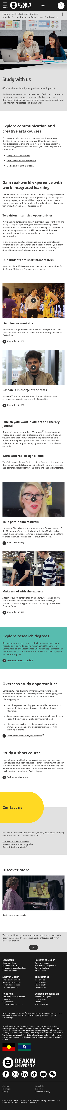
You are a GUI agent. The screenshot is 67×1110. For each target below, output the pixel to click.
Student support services (12, 1004)
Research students (9, 970)
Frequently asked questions (13, 996)
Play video (12, 341)
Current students (9, 963)
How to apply (40, 985)
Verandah (37, 432)
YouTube (43, 1074)
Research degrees (42, 963)
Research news (41, 970)
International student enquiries (17, 844)
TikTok (34, 1074)
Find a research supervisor (45, 965)
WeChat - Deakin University (52, 1074)
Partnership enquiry (43, 996)
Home (5, 14)
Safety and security (42, 1091)
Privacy (5, 1091)
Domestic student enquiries (15, 841)
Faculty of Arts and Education (24, 14)
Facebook (5, 1074)
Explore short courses (17, 777)
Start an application (10, 987)
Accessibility (39, 1086)
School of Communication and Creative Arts (22, 17)
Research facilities (42, 968)
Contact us (6, 999)
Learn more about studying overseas (24, 735)
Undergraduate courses (11, 982)
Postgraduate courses (11, 985)
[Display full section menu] (62, 14)
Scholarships (40, 980)
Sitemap (5, 1086)
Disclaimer (39, 1089)
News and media (41, 1004)
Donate (38, 1002)
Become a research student (20, 660)
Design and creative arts (18, 155)
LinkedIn (24, 1074)
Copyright (6, 1089)
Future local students (10, 965)
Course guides (40, 982)
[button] (33, 300)
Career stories (40, 987)
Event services (40, 999)
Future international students (14, 968)
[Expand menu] (5, 4)
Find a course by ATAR (11, 980)
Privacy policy (48, 937)
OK (33, 947)
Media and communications (20, 165)
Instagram (15, 1074)
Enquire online (8, 1002)
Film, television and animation (21, 160)
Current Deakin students (14, 847)
